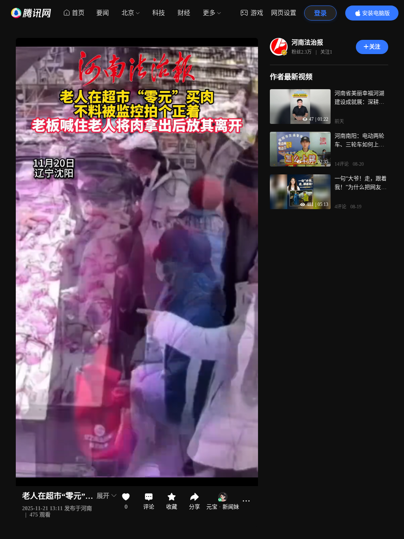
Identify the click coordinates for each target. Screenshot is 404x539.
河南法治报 (307, 42)
